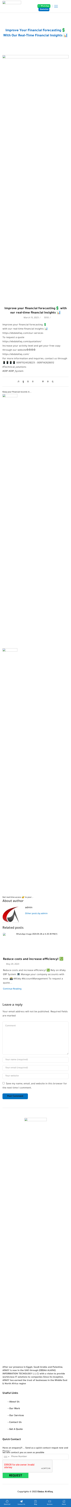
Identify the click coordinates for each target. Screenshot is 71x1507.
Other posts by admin (36, 913)
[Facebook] (23, 382)
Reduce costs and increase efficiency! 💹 (33, 959)
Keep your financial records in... (17, 392)
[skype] (51, 382)
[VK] (28, 382)
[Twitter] (19, 382)
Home (32, 27)
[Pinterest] (32, 382)
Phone (6, 1451)
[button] (43, 6)
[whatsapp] (47, 382)
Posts (39, 27)
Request (15, 1476)
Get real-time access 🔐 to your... (17, 897)
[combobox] (6, 1456)
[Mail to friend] (37, 382)
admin (28, 907)
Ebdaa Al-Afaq (45, 1492)
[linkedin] (42, 382)
